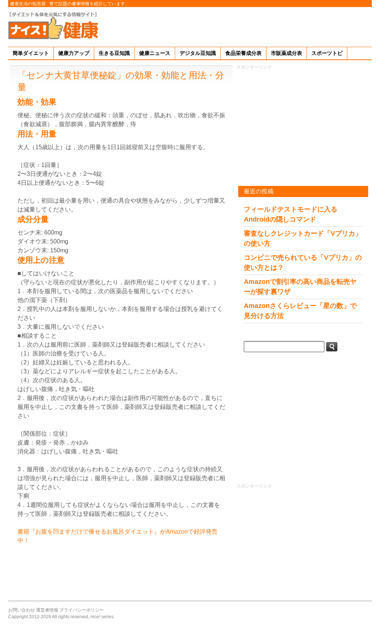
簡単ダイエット (31, 53)
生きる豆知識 (114, 53)
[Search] (331, 346)
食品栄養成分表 (243, 53)
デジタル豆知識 (198, 53)
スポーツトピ (327, 53)
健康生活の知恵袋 (28, 3)
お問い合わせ (21, 610)
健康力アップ (73, 53)
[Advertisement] (237, 25)
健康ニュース (154, 53)
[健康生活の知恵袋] (54, 25)
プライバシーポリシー (81, 610)
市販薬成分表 (286, 53)
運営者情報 (47, 610)
